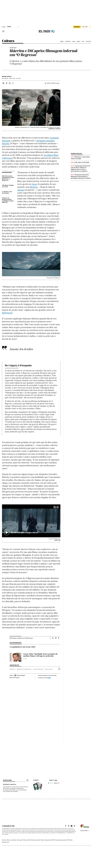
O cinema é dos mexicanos (7, 192)
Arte (83, 41)
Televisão (88, 41)
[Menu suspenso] (3, 31)
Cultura (8, 41)
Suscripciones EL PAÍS (49, 840)
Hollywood (7, 313)
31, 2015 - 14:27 (15, 78)
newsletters (7, 780)
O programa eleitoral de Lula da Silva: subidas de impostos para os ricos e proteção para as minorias (80, 168)
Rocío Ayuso (6, 76)
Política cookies (26, 840)
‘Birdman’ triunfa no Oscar (8, 186)
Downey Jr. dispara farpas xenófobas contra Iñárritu (8, 200)
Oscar (34, 184)
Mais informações (14, 677)
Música (78, 41)
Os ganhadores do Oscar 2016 (22, 647)
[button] (31, 520)
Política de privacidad (35, 840)
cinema (20, 190)
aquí (49, 677)
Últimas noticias (76, 153)
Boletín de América (9, 784)
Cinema (62, 41)
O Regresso (7, 158)
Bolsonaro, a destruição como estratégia (80, 157)
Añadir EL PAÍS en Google (53, 83)
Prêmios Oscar (49, 669)
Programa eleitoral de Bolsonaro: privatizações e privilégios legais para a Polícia (81, 176)
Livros (73, 41)
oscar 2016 (13, 47)
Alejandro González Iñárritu (24, 669)
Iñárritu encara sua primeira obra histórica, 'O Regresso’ (8, 178)
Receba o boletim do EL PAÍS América (22, 638)
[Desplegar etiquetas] (59, 669)
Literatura (68, 41)
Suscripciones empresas (60, 840)
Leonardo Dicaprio (38, 669)
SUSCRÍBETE (77, 26)
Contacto (4, 840)
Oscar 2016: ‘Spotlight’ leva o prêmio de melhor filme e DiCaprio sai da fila (40, 655)
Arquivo (36, 780)
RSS (68, 840)
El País (25, 658)
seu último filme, (51, 155)
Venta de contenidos (11, 840)
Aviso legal (19, 840)
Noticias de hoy (5, 842)
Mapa (42, 840)
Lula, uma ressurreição (82, 162)
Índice (71, 840)
